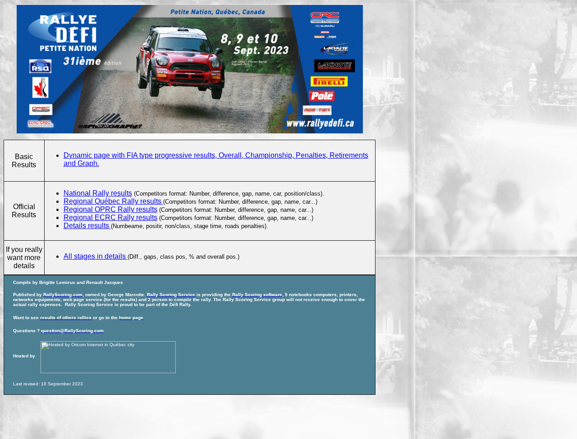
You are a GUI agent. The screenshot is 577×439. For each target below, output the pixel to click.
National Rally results (98, 193)
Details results (87, 225)
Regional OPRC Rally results (110, 209)
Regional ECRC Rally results (110, 217)
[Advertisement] (168, 415)
